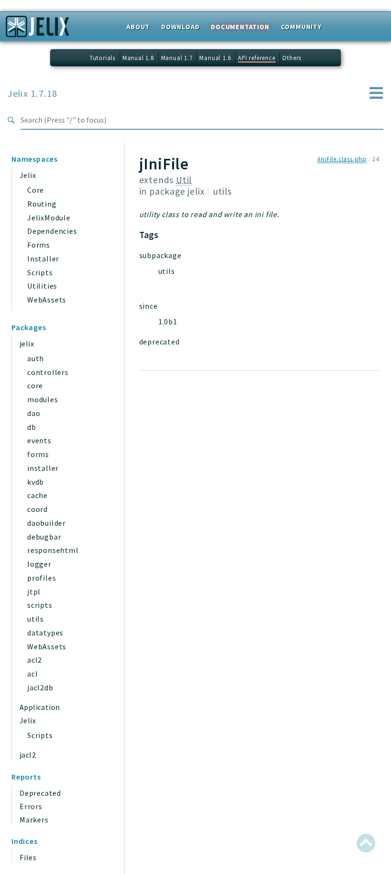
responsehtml (53, 550)
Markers (34, 819)
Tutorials (102, 58)
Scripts (40, 272)
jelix (27, 343)
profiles (41, 578)
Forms (38, 245)
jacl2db (40, 687)
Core (35, 190)
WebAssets (46, 299)
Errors (31, 806)
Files (28, 857)
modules (42, 399)
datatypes (45, 632)
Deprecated (40, 793)
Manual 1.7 (177, 58)
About (138, 26)
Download (180, 26)
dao (33, 413)
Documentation (240, 26)
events (39, 440)
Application (40, 707)
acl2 (34, 660)
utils (35, 619)
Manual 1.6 (215, 58)
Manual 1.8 (138, 58)
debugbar (44, 536)
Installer (43, 258)
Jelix (28, 175)
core (35, 385)
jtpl (34, 591)
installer (43, 468)
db (31, 427)
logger (39, 564)
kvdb (35, 482)
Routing (42, 203)
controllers (48, 372)
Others (291, 58)
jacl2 (28, 755)
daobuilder (46, 523)
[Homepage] (37, 29)
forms (38, 454)
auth (35, 358)
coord (37, 509)
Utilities (42, 286)
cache (37, 495)
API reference (256, 58)
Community (301, 26)
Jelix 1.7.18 (32, 93)
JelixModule (49, 217)
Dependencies (52, 231)
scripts (39, 605)
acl (32, 673)
